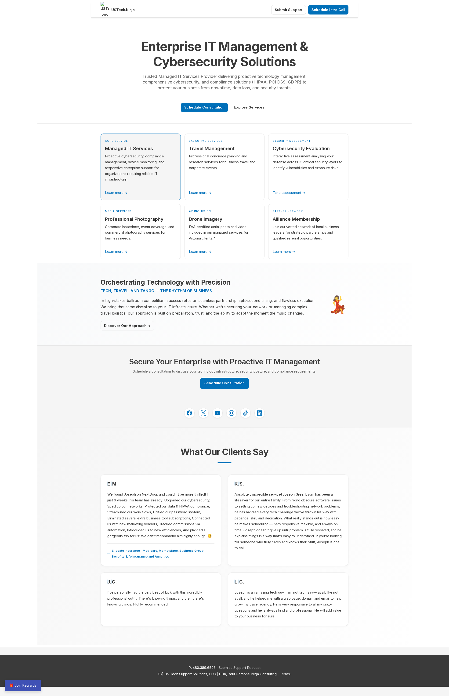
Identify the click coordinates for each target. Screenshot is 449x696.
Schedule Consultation (204, 107)
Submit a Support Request (240, 667)
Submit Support (288, 9)
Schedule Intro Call (328, 9)
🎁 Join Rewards (22, 685)
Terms (285, 674)
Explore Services (249, 107)
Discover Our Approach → (127, 325)
